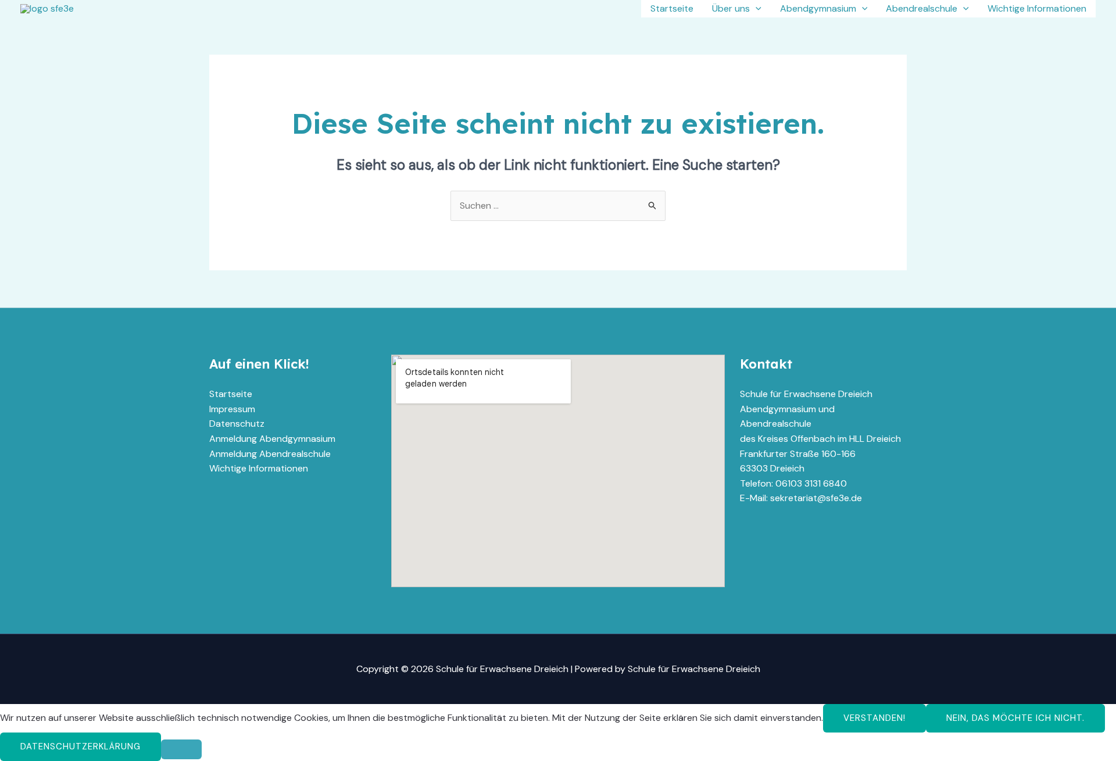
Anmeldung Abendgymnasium (272, 439)
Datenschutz (236, 423)
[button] (755, 8)
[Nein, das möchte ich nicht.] (181, 749)
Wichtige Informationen (1037, 8)
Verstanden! (874, 718)
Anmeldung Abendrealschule (270, 454)
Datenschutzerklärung (80, 746)
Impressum (232, 409)
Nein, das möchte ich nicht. (1015, 718)
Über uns (731, 8)
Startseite (671, 8)
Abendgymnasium (818, 8)
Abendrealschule (921, 8)
